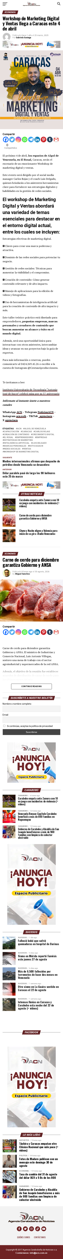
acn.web (21, 416)
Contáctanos (40, 1237)
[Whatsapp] (24, 139)
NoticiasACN (46, 412)
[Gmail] (56, 139)
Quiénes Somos (23, 1237)
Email (5, 715)
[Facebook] (6, 139)
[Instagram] (18, 139)
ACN (19, 412)
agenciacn (11, 420)
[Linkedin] (37, 139)
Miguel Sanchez (22, 574)
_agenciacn (45, 416)
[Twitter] (12, 139)
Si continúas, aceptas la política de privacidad (29, 726)
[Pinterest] (43, 139)
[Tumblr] (50, 139)
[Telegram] (31, 139)
